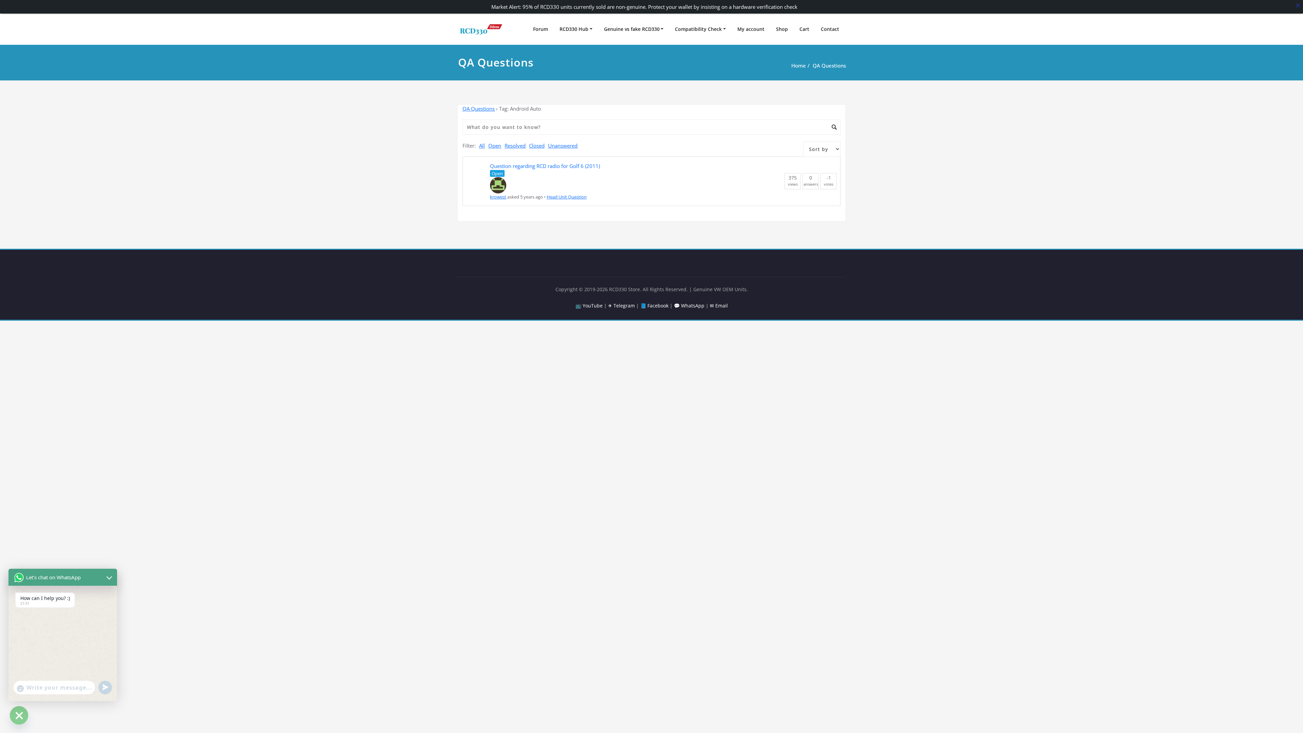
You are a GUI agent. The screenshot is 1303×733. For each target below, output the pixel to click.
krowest (498, 197)
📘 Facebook (654, 305)
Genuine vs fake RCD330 (632, 29)
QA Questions (829, 65)
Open (494, 145)
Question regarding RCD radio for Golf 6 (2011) (545, 166)
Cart (804, 29)
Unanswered (563, 145)
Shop (782, 29)
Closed (537, 145)
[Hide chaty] (19, 715)
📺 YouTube (589, 305)
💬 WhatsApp (689, 305)
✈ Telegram (621, 305)
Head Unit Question (567, 197)
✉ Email (719, 305)
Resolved (515, 145)
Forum (540, 29)
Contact (830, 29)
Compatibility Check (698, 29)
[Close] (1297, 5)
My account (750, 29)
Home (798, 65)
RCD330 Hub (574, 29)
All (482, 145)
